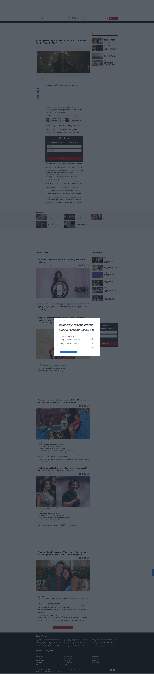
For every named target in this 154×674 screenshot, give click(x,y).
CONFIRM (68, 351)
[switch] (91, 339)
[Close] (98, 320)
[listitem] (77, 336)
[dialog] (77, 337)
